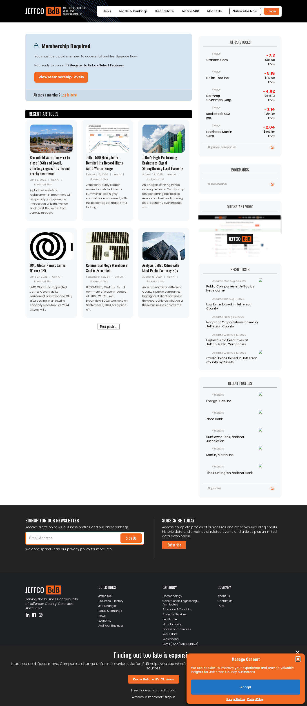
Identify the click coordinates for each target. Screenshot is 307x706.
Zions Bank (214, 419)
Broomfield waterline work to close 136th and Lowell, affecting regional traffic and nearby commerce (50, 165)
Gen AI (55, 180)
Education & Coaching (177, 609)
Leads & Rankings (133, 11)
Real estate (169, 634)
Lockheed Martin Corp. (219, 134)
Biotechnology (172, 596)
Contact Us (225, 601)
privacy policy (78, 549)
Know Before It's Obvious (153, 679)
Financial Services (174, 614)
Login (271, 11)
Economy (104, 621)
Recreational (170, 639)
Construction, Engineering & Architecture (180, 602)
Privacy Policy (255, 699)
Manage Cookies (235, 699)
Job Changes (107, 606)
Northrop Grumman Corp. (219, 98)
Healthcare (169, 619)
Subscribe (174, 545)
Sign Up (131, 538)
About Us (214, 11)
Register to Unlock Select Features (97, 65)
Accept (245, 687)
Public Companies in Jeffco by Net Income (230, 288)
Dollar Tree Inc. (217, 78)
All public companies (221, 147)
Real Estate (164, 11)
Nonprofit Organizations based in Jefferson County (232, 324)
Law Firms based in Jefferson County (228, 306)
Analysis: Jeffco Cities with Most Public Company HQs (160, 268)
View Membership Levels (61, 77)
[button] (298, 659)
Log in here (69, 95)
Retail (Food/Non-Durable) (180, 644)
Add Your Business (111, 625)
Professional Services (176, 629)
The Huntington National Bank (229, 473)
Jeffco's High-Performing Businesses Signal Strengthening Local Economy (162, 163)
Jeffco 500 (190, 11)
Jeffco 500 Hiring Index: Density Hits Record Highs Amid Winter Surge (104, 163)
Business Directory (110, 601)
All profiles (214, 488)
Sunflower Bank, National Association (225, 439)
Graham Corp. (217, 60)
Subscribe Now (245, 11)
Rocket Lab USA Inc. (218, 116)
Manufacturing (172, 624)
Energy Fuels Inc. (219, 401)
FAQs (221, 606)
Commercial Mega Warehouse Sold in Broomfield (106, 268)
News (106, 11)
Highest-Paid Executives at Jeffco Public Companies (227, 342)
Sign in (170, 697)
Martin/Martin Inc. (220, 455)
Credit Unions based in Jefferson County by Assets (231, 360)
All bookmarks (217, 184)
